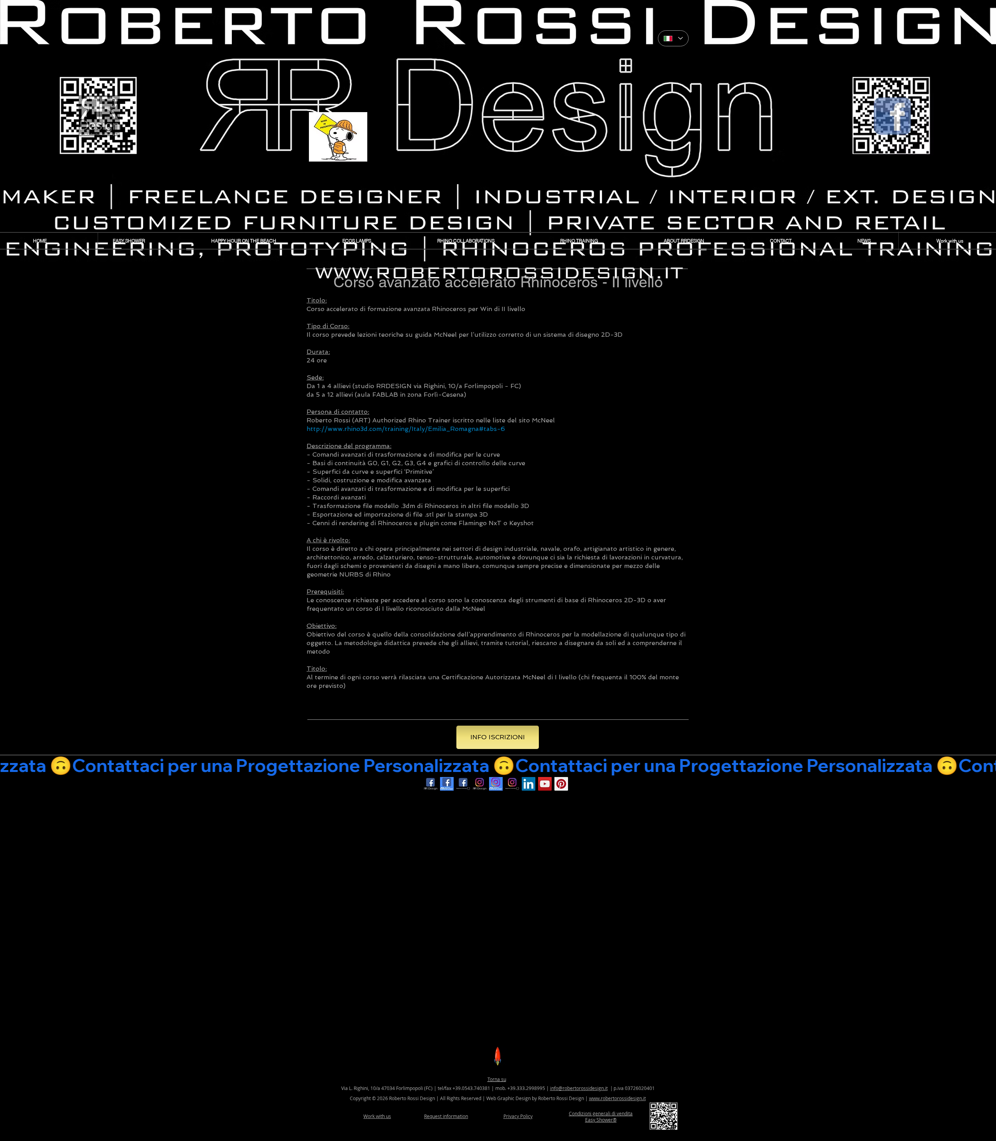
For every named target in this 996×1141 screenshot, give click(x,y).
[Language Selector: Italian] (673, 38)
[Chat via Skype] (589, 786)
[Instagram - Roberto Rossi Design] (479, 784)
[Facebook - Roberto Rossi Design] (430, 784)
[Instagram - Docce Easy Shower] (496, 784)
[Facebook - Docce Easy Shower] (447, 784)
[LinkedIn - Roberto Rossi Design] (528, 784)
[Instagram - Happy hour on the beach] (512, 784)
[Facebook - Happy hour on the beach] (463, 784)
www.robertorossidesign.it (617, 1098)
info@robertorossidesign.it (579, 1088)
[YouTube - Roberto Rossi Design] (545, 784)
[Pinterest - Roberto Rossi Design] (561, 784)
